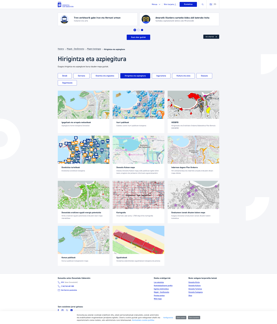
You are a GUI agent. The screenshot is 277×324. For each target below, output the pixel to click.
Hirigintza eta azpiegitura (135, 76)
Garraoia (81, 76)
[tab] (138, 30)
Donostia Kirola (194, 282)
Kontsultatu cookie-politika (143, 320)
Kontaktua (188, 4)
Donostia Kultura (194, 286)
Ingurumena (161, 76)
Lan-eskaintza (159, 282)
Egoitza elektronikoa (161, 289)
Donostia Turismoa (195, 289)
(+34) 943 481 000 (67, 286)
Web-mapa (158, 299)
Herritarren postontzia (69, 290)
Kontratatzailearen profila (163, 286)
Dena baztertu (194, 317)
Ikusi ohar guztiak (138, 37)
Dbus (190, 295)
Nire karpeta (169, 4)
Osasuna (204, 76)
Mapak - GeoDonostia (161, 292)
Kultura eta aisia (183, 76)
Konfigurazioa (168, 317)
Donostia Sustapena (195, 292)
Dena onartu (181, 317)
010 (62, 282)
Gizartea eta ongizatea (105, 76)
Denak (64, 76)
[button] (156, 4)
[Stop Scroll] (135, 30)
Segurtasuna (67, 83)
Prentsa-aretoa (159, 295)
